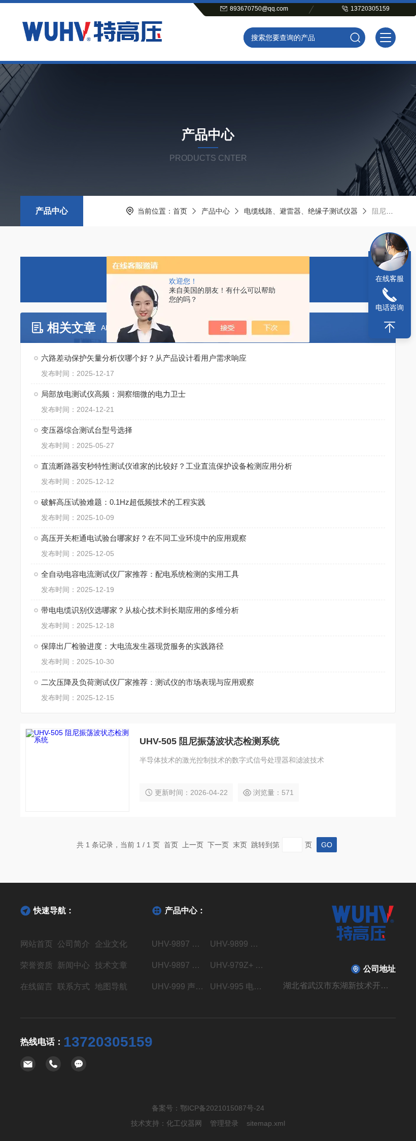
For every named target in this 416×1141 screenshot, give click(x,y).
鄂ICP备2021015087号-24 (222, 1108)
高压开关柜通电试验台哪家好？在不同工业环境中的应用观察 (144, 538)
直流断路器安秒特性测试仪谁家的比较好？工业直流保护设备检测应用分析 (166, 466)
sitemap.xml (266, 1123)
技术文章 (111, 965)
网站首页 (36, 944)
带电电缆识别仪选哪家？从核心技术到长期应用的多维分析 (140, 610)
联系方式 (73, 986)
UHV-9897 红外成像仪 (179, 944)
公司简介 (73, 944)
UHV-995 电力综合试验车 (237, 986)
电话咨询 (389, 307)
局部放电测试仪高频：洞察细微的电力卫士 (113, 394)
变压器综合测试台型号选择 (86, 430)
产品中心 (52, 210)
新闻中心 (73, 965)
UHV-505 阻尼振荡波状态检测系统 (210, 741)
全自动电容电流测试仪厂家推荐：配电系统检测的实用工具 (140, 574)
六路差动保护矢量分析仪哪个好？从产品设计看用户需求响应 (144, 358)
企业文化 (111, 944)
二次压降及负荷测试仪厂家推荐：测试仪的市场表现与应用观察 (147, 682)
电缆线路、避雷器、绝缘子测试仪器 (301, 211)
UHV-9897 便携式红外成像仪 (179, 965)
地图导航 (111, 986)
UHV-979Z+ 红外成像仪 (237, 965)
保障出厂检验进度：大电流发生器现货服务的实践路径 (132, 646)
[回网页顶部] (389, 327)
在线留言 (36, 986)
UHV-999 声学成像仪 (179, 986)
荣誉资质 (36, 965)
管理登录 (224, 1123)
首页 (180, 211)
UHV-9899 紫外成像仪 (237, 944)
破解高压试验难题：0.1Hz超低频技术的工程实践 (123, 502)
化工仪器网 (184, 1123)
